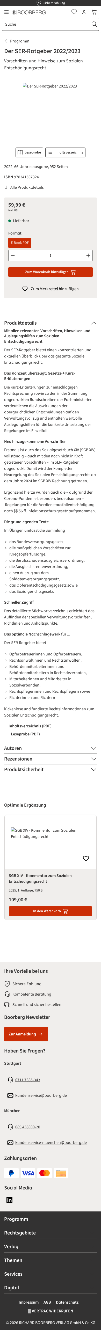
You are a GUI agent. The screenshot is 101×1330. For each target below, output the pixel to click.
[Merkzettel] (74, 12)
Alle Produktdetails (27, 187)
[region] (50, 112)
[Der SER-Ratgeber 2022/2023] (50, 112)
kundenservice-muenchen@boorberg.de (51, 1142)
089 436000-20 (27, 1127)
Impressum (29, 1302)
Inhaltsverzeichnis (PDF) (30, 726)
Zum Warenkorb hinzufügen (47, 272)
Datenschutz (67, 1302)
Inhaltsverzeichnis (68, 152)
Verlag (11, 1246)
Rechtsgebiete (20, 1233)
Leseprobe (33, 152)
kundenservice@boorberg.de (41, 1095)
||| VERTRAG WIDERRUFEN (50, 1311)
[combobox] (46, 24)
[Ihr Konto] (84, 12)
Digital (11, 1287)
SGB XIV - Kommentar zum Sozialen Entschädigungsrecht (40, 878)
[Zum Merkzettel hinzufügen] (86, 858)
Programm (16, 1219)
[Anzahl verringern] (12, 255)
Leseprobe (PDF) (25, 734)
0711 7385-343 (27, 1080)
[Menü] (6, 12)
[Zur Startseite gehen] (29, 12)
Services (13, 1274)
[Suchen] (94, 24)
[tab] (50, 323)
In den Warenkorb (47, 911)
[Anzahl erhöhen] (88, 255)
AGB (47, 1302)
